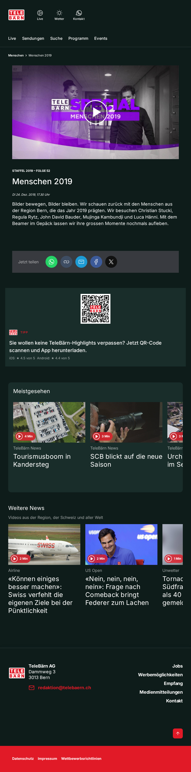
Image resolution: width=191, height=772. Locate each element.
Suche (56, 38)
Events (100, 38)
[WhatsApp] (51, 262)
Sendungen (33, 38)
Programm (78, 38)
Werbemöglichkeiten (160, 674)
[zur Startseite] (16, 15)
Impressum (47, 758)
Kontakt (174, 700)
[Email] (81, 262)
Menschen (16, 55)
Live (12, 38)
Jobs (177, 666)
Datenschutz (23, 758)
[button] (66, 262)
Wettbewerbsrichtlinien (81, 758)
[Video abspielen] (95, 112)
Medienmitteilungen (161, 692)
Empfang (173, 683)
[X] (111, 262)
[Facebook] (96, 262)
